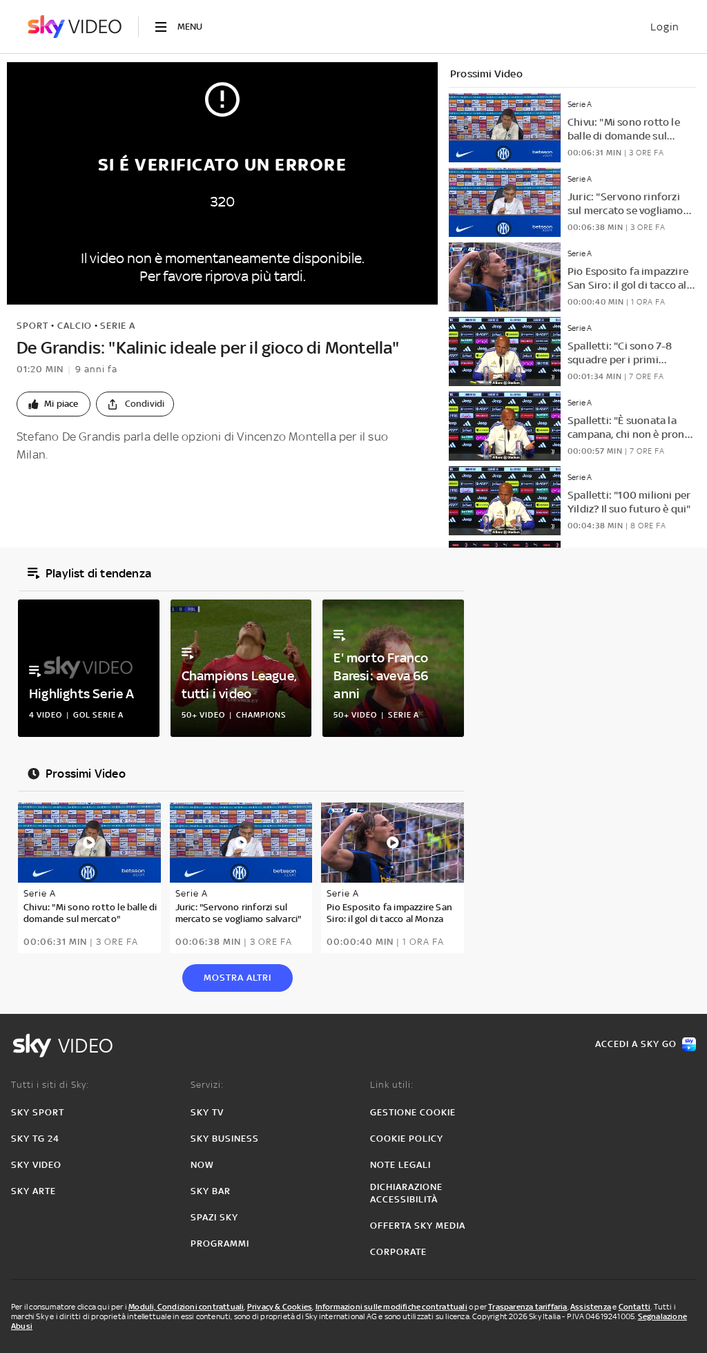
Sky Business (225, 1138)
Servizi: (207, 1084)
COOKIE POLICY (406, 1138)
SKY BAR (211, 1191)
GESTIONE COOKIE (413, 1112)
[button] (53, 404)
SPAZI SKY (214, 1217)
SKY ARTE (33, 1191)
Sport (32, 325)
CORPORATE (398, 1252)
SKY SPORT (37, 1112)
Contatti (635, 1307)
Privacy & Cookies (279, 1307)
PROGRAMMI (220, 1243)
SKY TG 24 (35, 1138)
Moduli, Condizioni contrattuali (186, 1307)
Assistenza (590, 1307)
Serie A (117, 325)
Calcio (74, 325)
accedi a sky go (636, 1044)
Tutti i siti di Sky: (50, 1084)
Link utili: (392, 1084)
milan (58, 486)
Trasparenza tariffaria (527, 1307)
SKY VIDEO (36, 1165)
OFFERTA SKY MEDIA (417, 1225)
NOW (202, 1165)
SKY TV (207, 1112)
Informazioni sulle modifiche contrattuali (391, 1307)
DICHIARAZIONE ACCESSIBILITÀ (406, 1193)
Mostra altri (237, 977)
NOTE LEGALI (400, 1165)
